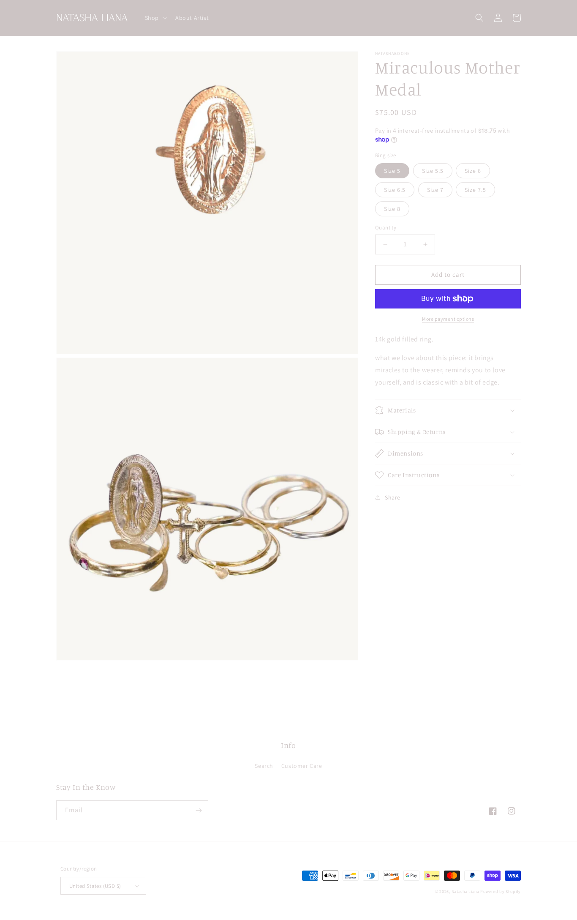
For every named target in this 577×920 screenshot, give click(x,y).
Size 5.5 (433, 171)
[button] (155, 18)
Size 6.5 (395, 190)
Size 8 (392, 209)
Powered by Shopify (500, 891)
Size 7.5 (475, 190)
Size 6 (473, 171)
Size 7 (435, 190)
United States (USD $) (95, 886)
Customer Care (301, 766)
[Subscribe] (198, 810)
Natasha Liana (465, 891)
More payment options (448, 319)
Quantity (385, 227)
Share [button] (392, 497)
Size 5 (392, 171)
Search (264, 766)
